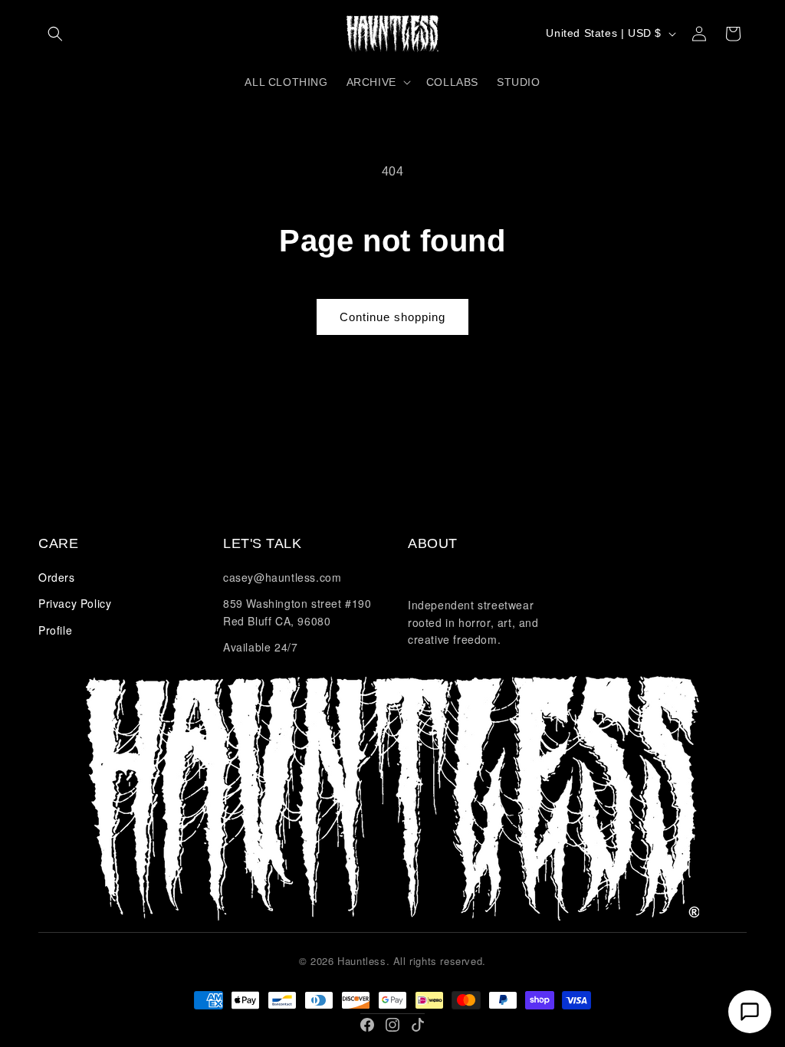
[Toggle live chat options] (749, 1011)
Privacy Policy (74, 603)
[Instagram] (392, 1025)
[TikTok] (418, 1025)
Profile (55, 630)
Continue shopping (392, 316)
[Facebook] (367, 1025)
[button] (55, 34)
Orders (56, 577)
